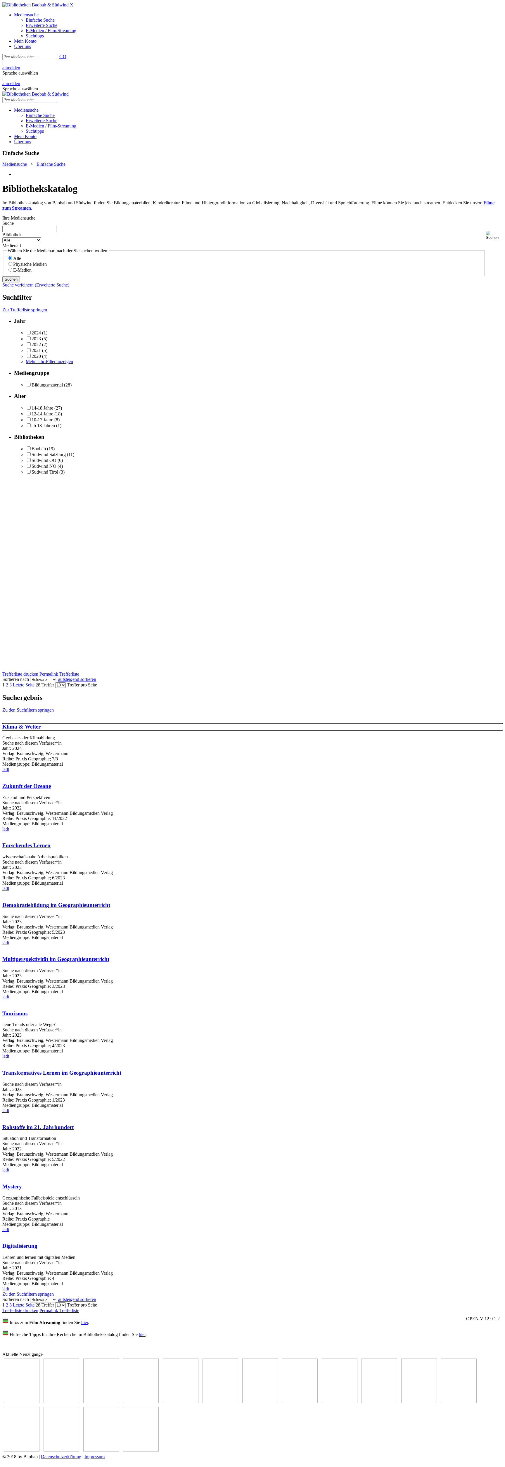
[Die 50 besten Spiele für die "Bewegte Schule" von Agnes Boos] (459, 1401)
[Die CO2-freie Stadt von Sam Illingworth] (220, 1401)
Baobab (39, 448)
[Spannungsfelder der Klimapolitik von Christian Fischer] (180, 1401)
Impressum (94, 1456)
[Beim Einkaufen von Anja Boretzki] (141, 1449)
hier (84, 1322)
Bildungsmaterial (47, 384)
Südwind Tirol (45, 472)
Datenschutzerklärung (61, 1456)
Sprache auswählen (20, 72)
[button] (494, 235)
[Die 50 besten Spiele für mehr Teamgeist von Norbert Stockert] (379, 1401)
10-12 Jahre (42, 419)
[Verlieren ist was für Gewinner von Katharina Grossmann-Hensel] (141, 1401)
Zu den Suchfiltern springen (28, 709)
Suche (8, 223)
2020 (36, 356)
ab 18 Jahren (43, 425)
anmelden (11, 67)
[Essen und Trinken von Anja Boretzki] (21, 1449)
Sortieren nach (15, 679)
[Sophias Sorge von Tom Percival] (101, 1401)
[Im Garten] (339, 1401)
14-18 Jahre (42, 407)
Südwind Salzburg (49, 454)
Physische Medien (30, 264)
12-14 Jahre (42, 413)
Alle (17, 258)
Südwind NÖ (44, 466)
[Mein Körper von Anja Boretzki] (61, 1449)
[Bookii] (260, 1401)
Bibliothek (12, 234)
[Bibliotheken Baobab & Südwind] (35, 4)
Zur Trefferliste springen (24, 309)
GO (62, 56)
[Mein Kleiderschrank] (101, 1449)
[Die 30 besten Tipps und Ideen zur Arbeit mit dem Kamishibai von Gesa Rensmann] (21, 1401)
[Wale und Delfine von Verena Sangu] (61, 1401)
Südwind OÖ (44, 460)
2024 (36, 332)
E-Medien (22, 269)
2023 (36, 338)
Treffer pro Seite (82, 684)
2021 (36, 350)
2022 (36, 344)
